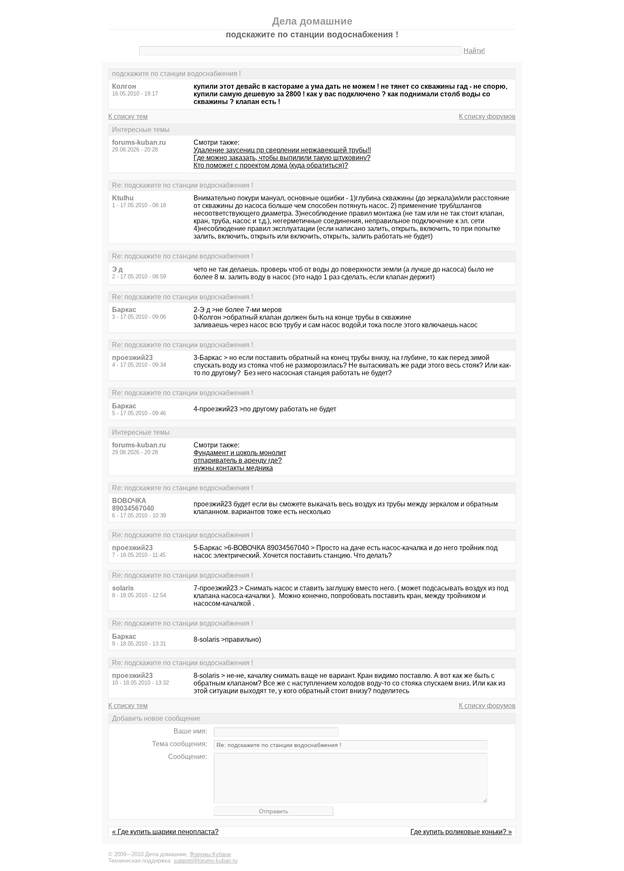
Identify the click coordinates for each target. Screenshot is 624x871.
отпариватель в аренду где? (238, 460)
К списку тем (128, 116)
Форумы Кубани (210, 854)
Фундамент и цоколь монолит (240, 452)
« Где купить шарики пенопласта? (165, 831)
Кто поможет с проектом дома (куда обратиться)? (271, 165)
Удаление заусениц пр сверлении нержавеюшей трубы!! (282, 150)
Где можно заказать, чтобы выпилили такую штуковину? (282, 157)
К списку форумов (487, 116)
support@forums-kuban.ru (205, 860)
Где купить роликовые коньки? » (461, 831)
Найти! (474, 50)
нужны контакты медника (233, 468)
